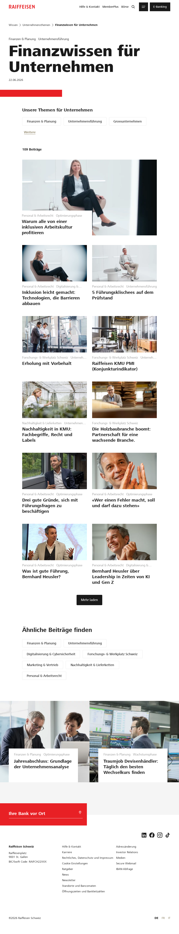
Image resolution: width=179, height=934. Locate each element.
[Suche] (133, 6)
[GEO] (80, 812)
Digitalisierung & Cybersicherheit (51, 654)
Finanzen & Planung (41, 121)
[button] (34, 132)
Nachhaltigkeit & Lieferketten (92, 665)
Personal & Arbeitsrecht (44, 676)
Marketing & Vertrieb (42, 665)
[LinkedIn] (144, 835)
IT (169, 918)
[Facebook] (152, 835)
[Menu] (143, 6)
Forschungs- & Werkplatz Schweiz (113, 654)
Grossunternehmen (127, 121)
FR (163, 918)
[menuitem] (89, 6)
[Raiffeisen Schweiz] (21, 7)
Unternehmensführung (85, 121)
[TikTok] (167, 835)
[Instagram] (159, 835)
